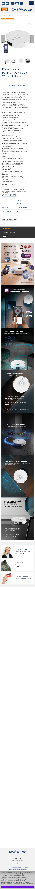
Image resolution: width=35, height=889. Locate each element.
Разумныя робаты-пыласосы (18, 869)
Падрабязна (29, 884)
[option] (17, 37)
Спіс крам (19, 563)
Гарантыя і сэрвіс (22, 549)
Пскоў (18, 865)
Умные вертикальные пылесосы (17, 867)
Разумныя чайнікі (17, 861)
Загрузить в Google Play (9, 196)
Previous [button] (3, 39)
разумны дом (17, 858)
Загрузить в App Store (9, 194)
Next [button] (32, 39)
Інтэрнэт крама (21, 576)
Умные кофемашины (17, 863)
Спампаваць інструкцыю (17, 85)
